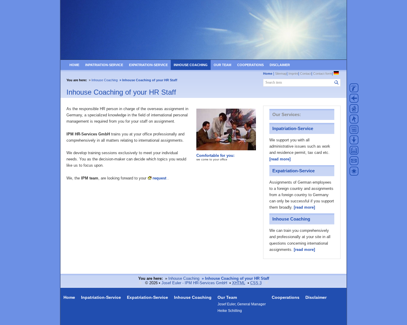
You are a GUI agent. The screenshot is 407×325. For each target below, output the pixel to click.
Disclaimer (280, 65)
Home (74, 65)
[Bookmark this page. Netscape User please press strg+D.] (354, 173)
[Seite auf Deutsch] (337, 73)
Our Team (222, 65)
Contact (305, 73)
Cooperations (250, 65)
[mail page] (354, 162)
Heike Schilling (230, 311)
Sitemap (281, 73)
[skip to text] (354, 131)
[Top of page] (266, 283)
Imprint (293, 73)
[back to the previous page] (354, 100)
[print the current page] (354, 152)
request (159, 178)
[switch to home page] (203, 58)
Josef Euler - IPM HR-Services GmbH (194, 283)
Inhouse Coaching (191, 65)
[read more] (280, 159)
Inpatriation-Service (104, 65)
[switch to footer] (354, 142)
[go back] (141, 283)
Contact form (322, 73)
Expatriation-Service (148, 65)
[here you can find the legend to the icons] (354, 90)
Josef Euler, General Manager (242, 304)
